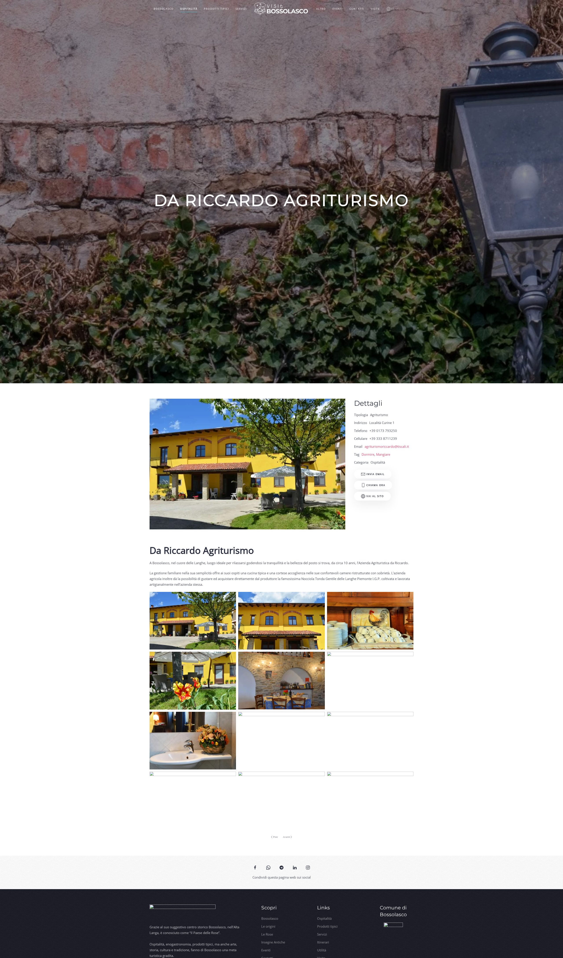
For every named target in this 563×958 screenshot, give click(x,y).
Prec (275, 837)
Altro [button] (321, 8)
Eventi (338, 8)
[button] (392, 9)
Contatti (356, 8)
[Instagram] (308, 867)
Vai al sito (375, 496)
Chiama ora (375, 485)
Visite (375, 8)
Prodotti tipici (216, 8)
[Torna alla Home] (281, 9)
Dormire (368, 454)
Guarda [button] (193, 620)
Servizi (241, 8)
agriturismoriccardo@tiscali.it (387, 446)
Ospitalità (188, 8)
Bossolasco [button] (164, 8)
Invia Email (375, 474)
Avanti (286, 837)
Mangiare (383, 454)
